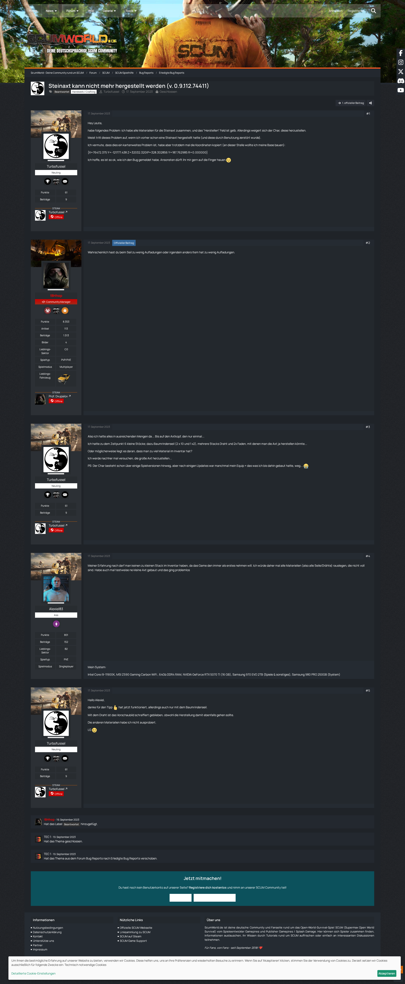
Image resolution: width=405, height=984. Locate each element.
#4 (368, 556)
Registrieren (356, 11)
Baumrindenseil (164, 444)
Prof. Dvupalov (58, 396)
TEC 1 (47, 837)
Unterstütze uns (43, 941)
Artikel (45, 328)
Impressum (40, 949)
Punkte (45, 192)
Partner (38, 945)
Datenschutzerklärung (47, 932)
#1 (368, 113)
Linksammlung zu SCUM (135, 932)
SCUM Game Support (133, 941)
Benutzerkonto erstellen (214, 898)
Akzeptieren (386, 973)
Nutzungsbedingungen (48, 928)
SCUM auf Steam (130, 936)
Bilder (45, 342)
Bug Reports (94, 858)
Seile (318, 565)
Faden (242, 444)
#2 (368, 243)
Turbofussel (111, 92)
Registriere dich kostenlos (208, 887)
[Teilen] (370, 103)
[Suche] (373, 10)
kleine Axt (140, 570)
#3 (368, 427)
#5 (368, 690)
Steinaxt (169, 130)
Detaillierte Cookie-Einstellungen (33, 973)
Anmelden (335, 11)
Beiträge (45, 199)
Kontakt (38, 936)
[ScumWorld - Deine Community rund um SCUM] (202, 42)
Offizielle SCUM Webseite (136, 928)
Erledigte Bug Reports (125, 858)
